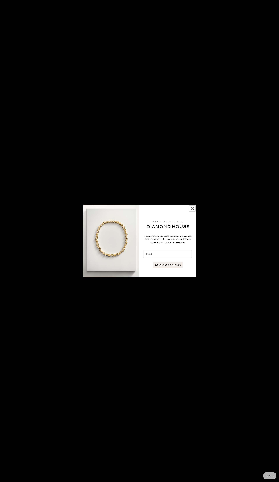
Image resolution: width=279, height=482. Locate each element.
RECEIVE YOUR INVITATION (168, 265)
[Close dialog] (192, 208)
